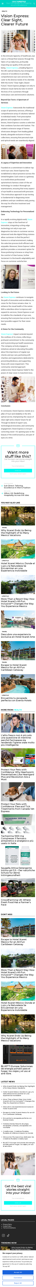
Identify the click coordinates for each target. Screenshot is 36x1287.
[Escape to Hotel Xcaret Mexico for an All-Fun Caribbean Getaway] (18, 650)
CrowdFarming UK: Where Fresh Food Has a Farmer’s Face (16, 902)
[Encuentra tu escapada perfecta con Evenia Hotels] (18, 683)
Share (3, 32)
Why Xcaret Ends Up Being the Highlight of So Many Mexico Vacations (16, 533)
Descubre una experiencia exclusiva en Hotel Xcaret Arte (18, 635)
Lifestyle (5, 560)
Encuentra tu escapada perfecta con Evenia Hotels (16, 699)
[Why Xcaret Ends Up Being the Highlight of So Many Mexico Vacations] (18, 515)
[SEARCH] (34, 3)
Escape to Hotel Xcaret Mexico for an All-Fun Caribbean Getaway (14, 667)
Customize (18, 1278)
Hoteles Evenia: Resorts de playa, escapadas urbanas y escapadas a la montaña (17, 1125)
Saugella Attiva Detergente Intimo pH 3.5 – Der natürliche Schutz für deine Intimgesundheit (18, 872)
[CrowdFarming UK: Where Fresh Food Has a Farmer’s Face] (18, 887)
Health (18, 710)
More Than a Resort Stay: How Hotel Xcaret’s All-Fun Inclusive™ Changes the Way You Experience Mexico (17, 603)
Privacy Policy (7, 1224)
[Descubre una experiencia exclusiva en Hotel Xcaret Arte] (18, 619)
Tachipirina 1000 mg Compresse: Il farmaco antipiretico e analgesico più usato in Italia (17, 840)
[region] (18, 1268)
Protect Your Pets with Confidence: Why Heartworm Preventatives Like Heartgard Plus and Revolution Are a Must (17, 774)
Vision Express (12, 68)
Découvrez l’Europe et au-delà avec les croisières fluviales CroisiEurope (18, 1138)
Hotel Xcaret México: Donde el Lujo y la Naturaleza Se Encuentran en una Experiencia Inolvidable (18, 567)
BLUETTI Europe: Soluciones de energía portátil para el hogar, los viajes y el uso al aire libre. (17, 1070)
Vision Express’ (7, 334)
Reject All (18, 1283)
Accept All (18, 1272)
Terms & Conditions (9, 1228)
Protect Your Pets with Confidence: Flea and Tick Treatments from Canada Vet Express (17, 808)
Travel (4, 527)
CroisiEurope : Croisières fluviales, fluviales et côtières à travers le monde (18, 1132)
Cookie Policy (7, 1226)
